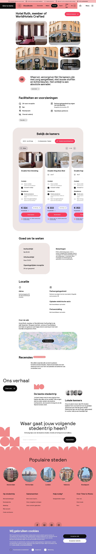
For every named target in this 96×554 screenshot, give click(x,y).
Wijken (47, 5)
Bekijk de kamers (71, 14)
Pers (78, 505)
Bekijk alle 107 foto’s (69, 64)
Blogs (72, 5)
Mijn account (6, 509)
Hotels (54, 5)
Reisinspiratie (7, 502)
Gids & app (67, 5)
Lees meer (34, 89)
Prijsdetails (24, 210)
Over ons (8, 388)
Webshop (5, 505)
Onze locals (80, 502)
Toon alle (22, 120)
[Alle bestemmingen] (19, 6)
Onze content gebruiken (33, 505)
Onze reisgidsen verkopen (33, 502)
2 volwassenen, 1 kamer (44, 141)
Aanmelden (70, 440)
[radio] (22, 184)
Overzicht (40, 5)
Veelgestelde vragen (59, 499)
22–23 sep (35, 207)
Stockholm (27, 6)
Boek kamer (31, 215)
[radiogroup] (30, 186)
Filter (24, 148)
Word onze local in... (32, 499)
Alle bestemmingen (8, 499)
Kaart (61, 5)
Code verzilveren (8, 512)
